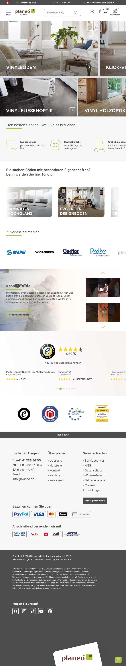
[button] (7, 2)
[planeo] (77, 657)
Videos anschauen (19, 314)
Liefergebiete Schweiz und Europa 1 (42, 580)
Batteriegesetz (95, 480)
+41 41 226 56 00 (61, 2)
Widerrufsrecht (95, 475)
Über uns (55, 460)
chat (28, 2)
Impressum (57, 480)
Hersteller (56, 465)
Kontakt (54, 470)
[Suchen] (75, 12)
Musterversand (100, 2)
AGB (88, 465)
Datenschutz (93, 470)
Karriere (54, 475)
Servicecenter (94, 460)
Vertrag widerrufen (95, 500)
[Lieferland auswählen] (7, 2)
